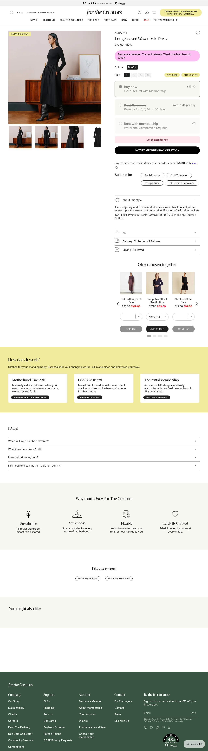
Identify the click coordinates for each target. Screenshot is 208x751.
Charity (12, 714)
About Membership (90, 707)
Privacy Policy (150, 721)
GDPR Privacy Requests (58, 740)
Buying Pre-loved (133, 249)
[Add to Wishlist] (198, 33)
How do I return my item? (23, 457)
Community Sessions (20, 740)
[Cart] (154, 12)
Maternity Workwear (119, 578)
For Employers (123, 701)
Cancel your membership (86, 735)
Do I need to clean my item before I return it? (34, 465)
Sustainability (16, 707)
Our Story (14, 701)
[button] (12, 12)
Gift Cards (50, 720)
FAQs (20, 12)
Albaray (121, 32)
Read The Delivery (19, 727)
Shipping (49, 707)
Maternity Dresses (88, 578)
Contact (119, 707)
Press (117, 714)
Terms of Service (169, 721)
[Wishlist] (139, 12)
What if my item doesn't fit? (24, 449)
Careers (13, 720)
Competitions (16, 746)
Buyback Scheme (54, 727)
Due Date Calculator (20, 733)
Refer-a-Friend (52, 733)
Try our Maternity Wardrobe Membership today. (154, 56)
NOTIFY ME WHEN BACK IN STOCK (157, 150)
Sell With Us (121, 720)
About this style (132, 200)
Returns (48, 714)
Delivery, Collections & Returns (141, 241)
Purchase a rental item (92, 727)
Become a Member (90, 701)
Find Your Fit (191, 75)
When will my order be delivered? (28, 441)
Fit (124, 232)
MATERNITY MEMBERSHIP (41, 12)
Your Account (87, 714)
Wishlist (83, 720)
